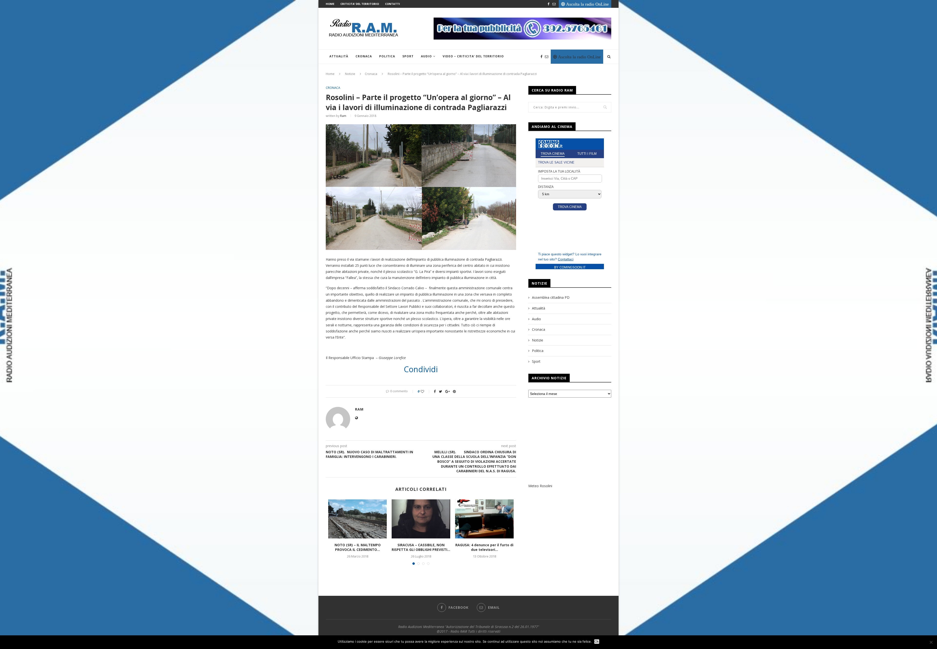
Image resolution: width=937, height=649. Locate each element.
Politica (387, 56)
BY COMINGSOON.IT (570, 267)
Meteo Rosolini (540, 486)
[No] (930, 642)
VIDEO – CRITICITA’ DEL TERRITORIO (473, 56)
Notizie (350, 74)
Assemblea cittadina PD (551, 297)
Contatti (392, 4)
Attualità (338, 56)
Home (330, 4)
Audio (426, 56)
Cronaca (364, 56)
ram (343, 116)
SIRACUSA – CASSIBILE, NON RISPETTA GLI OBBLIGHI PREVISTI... (421, 547)
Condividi (421, 369)
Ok (597, 641)
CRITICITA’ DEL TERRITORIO (359, 4)
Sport (408, 56)
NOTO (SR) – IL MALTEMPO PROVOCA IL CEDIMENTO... (358, 547)
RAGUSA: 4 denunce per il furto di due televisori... (484, 547)
